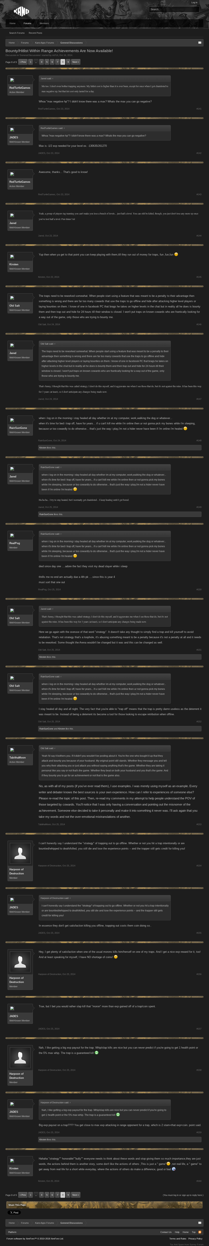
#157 (199, 1029)
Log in (194, 2)
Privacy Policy (195, 1238)
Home (13, 23)
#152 (199, 721)
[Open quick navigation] (199, 42)
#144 (199, 235)
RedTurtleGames (19, 87)
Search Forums (17, 33)
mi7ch (55, 55)
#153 (199, 824)
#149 (199, 507)
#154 (199, 865)
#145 (199, 277)
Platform (12, 1232)
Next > (75, 62)
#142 (199, 153)
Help (177, 1232)
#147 (199, 399)
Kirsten (13, 264)
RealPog (14, 543)
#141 (199, 109)
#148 (199, 440)
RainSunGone (18, 427)
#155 (199, 933)
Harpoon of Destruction (16, 871)
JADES (13, 137)
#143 (199, 194)
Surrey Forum (196, 1244)
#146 (199, 324)
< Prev (23, 62)
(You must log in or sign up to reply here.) (183, 1195)
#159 (199, 1132)
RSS (199, 1232)
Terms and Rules (177, 1238)
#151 (199, 650)
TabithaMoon (17, 757)
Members (44, 23)
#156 (199, 974)
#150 (199, 589)
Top (194, 1232)
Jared (12, 223)
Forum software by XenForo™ (35, 1238)
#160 (199, 1181)
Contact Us (166, 1232)
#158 (199, 1070)
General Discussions (30, 55)
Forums (27, 23)
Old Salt (14, 305)
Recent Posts (35, 33)
